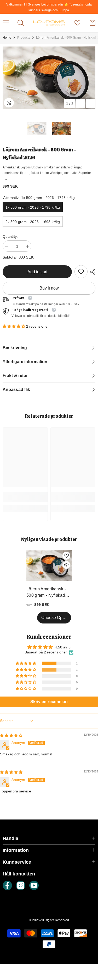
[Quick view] (66, 565)
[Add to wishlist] (66, 556)
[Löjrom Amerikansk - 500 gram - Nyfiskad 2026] (49, 565)
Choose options (56, 617)
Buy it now (49, 288)
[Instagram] (20, 885)
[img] (11, 735)
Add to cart (37, 272)
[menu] (6, 23)
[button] (80, 103)
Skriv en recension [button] (49, 701)
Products (23, 37)
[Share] (91, 272)
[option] (49, 78)
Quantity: (10, 236)
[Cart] (92, 23)
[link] (81, 271)
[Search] (21, 23)
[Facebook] (7, 885)
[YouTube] (34, 885)
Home (7, 37)
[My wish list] (77, 23)
